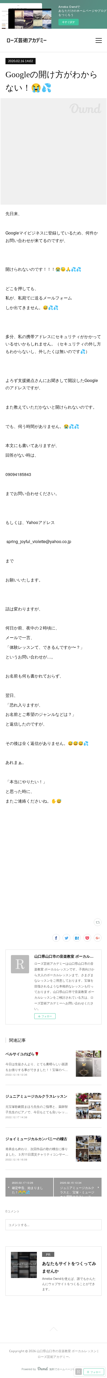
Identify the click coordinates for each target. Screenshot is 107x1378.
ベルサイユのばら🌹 (22, 1053)
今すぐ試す (68, 22)
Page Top (53, 1330)
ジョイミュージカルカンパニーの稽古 (36, 1138)
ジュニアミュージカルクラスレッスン (36, 1096)
